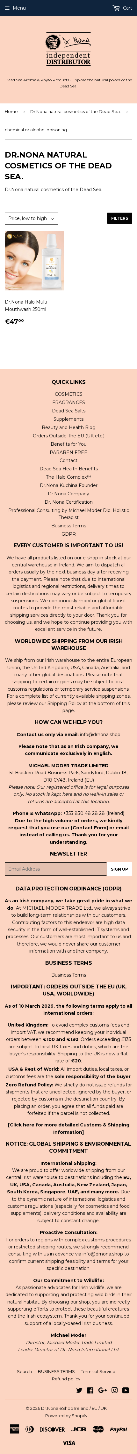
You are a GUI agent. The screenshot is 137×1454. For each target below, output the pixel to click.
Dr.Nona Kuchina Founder (68, 485)
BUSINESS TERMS (56, 1371)
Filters (119, 218)
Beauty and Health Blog (69, 427)
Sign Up (119, 869)
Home (11, 111)
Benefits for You (69, 444)
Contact (68, 460)
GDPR (68, 534)
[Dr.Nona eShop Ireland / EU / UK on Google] (102, 1391)
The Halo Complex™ (68, 477)
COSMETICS (69, 394)
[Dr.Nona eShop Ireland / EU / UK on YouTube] (125, 1391)
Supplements (68, 419)
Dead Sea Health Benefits (69, 469)
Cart (127, 8)
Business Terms (68, 526)
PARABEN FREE (68, 452)
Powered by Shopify (66, 1415)
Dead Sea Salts (68, 411)
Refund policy (66, 1378)
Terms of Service (98, 1371)
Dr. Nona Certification (69, 502)
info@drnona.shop (100, 734)
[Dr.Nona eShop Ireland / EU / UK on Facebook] (90, 1391)
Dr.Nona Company (68, 494)
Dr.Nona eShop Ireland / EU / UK (74, 1408)
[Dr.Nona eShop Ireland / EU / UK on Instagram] (115, 1391)
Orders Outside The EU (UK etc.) (69, 436)
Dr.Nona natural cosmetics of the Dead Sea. (75, 111)
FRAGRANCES (68, 402)
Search (24, 1371)
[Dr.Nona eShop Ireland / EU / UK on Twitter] (79, 1391)
